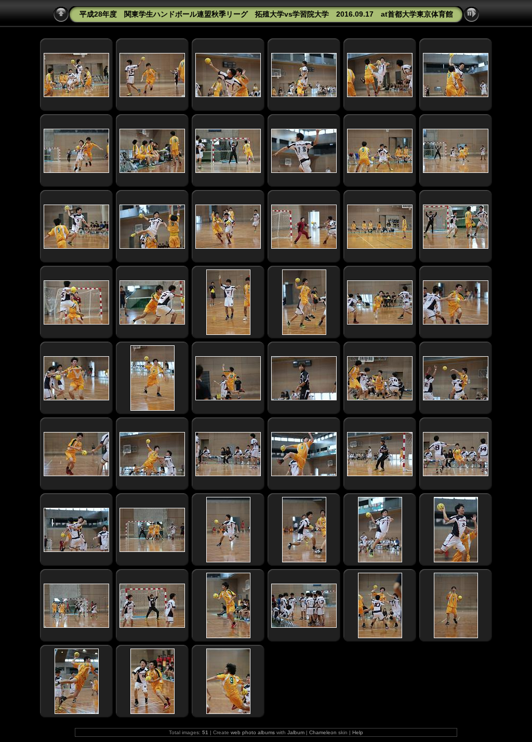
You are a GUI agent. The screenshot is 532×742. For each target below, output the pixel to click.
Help (357, 732)
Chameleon (323, 732)
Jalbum (295, 732)
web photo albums (253, 732)
